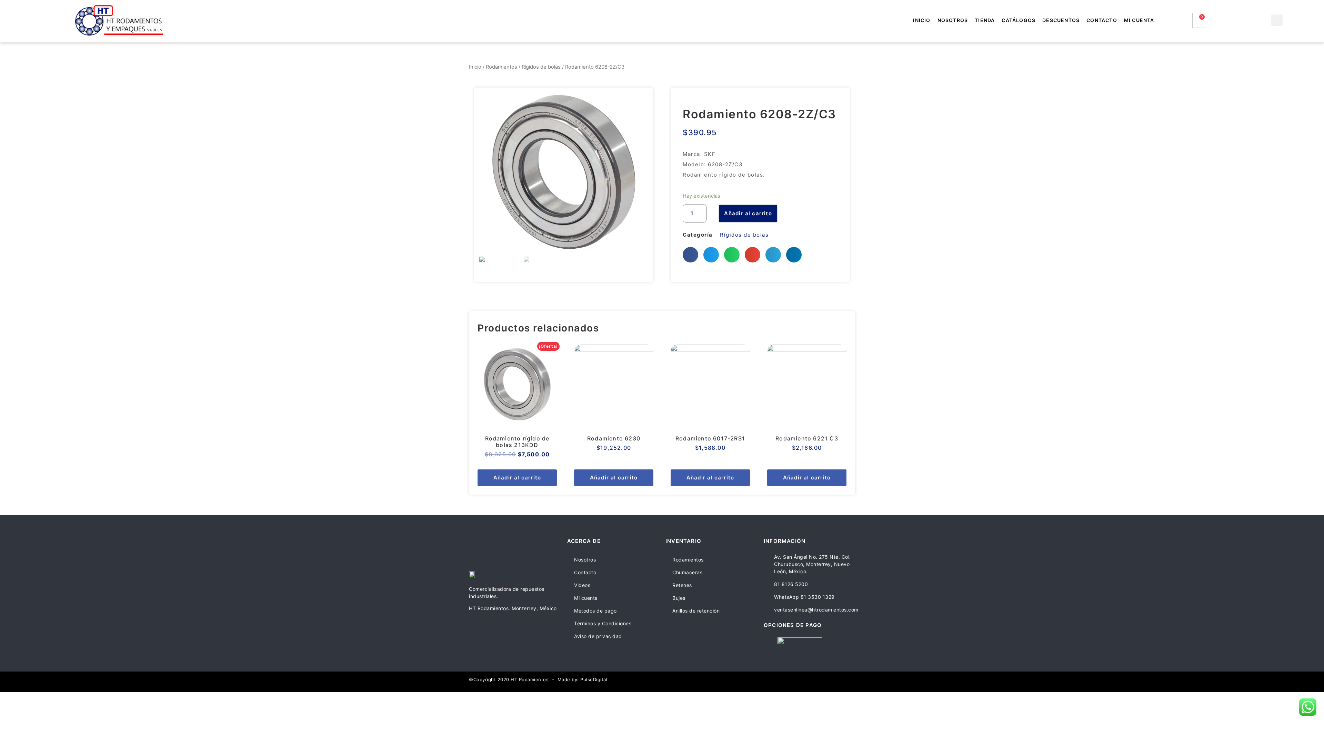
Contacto (1101, 20)
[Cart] (1199, 20)
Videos (582, 585)
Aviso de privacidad (598, 636)
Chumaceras (687, 572)
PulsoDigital (593, 679)
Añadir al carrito (748, 213)
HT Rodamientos (530, 679)
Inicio (921, 20)
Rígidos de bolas (541, 67)
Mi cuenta (1139, 20)
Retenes (682, 585)
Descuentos (1061, 20)
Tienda (985, 20)
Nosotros (952, 20)
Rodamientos (501, 67)
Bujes (678, 598)
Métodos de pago (595, 611)
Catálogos (1018, 20)
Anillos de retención (696, 611)
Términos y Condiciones (602, 623)
